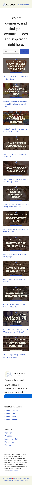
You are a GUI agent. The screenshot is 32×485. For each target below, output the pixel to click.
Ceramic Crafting (11, 410)
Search (24, 51)
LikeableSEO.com (24, 480)
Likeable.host (11, 480)
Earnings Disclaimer (12, 439)
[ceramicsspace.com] (9, 5)
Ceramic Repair (10, 416)
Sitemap (7, 445)
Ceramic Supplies (11, 419)
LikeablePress (25, 478)
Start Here (8, 433)
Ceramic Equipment (12, 413)
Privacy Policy (9, 442)
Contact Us (8, 436)
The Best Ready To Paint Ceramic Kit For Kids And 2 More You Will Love (15, 104)
